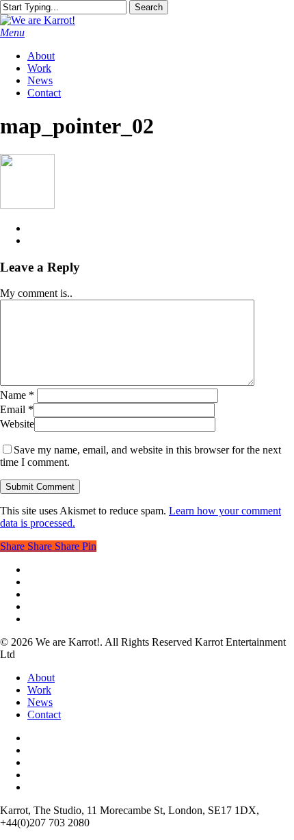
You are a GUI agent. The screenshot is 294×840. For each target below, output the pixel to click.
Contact (44, 714)
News (40, 702)
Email (17, 409)
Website (17, 424)
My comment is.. (36, 293)
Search (149, 7)
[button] (12, 32)
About (41, 677)
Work (39, 690)
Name (17, 395)
